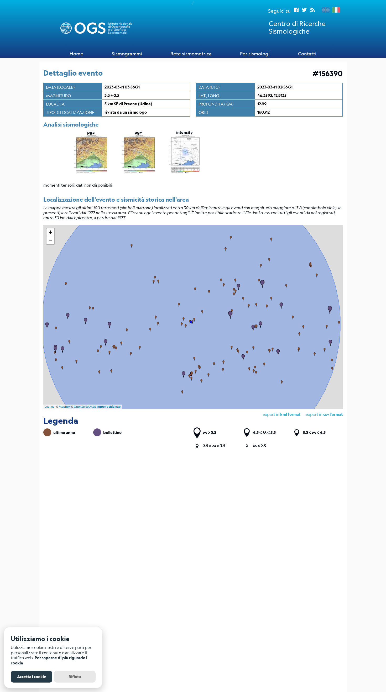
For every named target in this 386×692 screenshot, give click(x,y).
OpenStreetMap (85, 407)
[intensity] (184, 172)
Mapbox (64, 407)
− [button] (50, 240)
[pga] (91, 172)
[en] (324, 10)
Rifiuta (75, 676)
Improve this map (109, 406)
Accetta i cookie (31, 676)
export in (324, 414)
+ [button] (50, 232)
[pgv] (138, 172)
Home (76, 53)
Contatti (307, 53)
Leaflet (49, 407)
